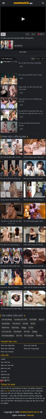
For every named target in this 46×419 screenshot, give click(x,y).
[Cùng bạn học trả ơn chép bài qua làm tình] (9, 103)
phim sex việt (5, 368)
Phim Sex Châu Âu (30, 345)
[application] (23, 19)
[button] (23, 19)
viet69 (3, 359)
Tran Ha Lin (16, 323)
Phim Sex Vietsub (7, 352)
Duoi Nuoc (15, 327)
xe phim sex (5, 377)
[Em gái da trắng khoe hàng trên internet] (9, 127)
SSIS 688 (33, 319)
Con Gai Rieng (7, 319)
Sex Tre (19, 336)
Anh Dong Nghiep (8, 336)
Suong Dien (6, 323)
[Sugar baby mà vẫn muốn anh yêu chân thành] (9, 91)
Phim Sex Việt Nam (8, 349)
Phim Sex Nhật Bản (8, 345)
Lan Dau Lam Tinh (20, 319)
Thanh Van (5, 327)
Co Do (31, 327)
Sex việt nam (5, 362)
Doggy (24, 327)
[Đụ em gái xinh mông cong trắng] (9, 67)
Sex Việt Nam (18, 45)
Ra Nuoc (39, 336)
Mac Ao (41, 319)
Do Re (33, 323)
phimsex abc (5, 374)
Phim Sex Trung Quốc (31, 349)
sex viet (3, 371)
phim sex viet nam (7, 365)
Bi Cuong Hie (29, 336)
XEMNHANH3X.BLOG (30, 412)
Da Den (25, 323)
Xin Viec (27, 331)
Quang (34, 331)
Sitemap (30, 415)
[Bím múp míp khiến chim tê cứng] (9, 79)
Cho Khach (17, 331)
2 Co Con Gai (6, 331)
